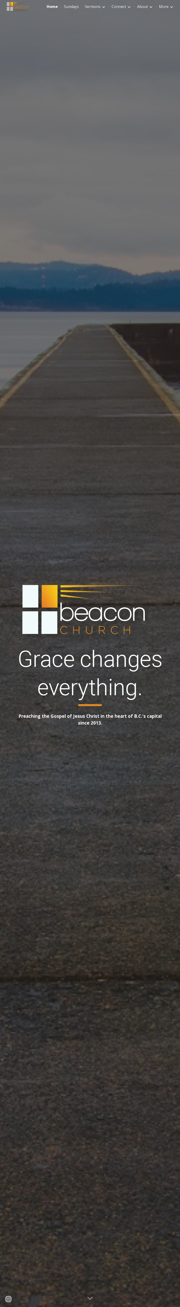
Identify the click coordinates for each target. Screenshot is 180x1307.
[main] (90, 675)
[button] (90, 1298)
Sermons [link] (93, 6)
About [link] (142, 6)
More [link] (164, 6)
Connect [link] (119, 6)
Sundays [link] (71, 6)
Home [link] (52, 6)
